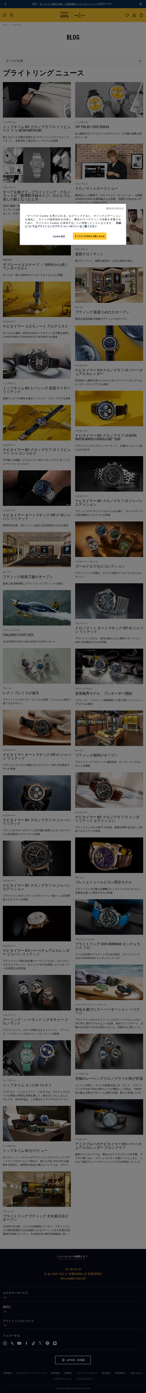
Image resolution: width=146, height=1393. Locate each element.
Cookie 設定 (59, 236)
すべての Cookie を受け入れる (90, 236)
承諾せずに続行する (115, 208)
